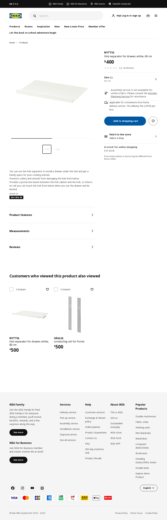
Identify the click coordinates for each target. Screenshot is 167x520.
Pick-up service (68, 417)
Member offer (97, 26)
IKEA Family (58, 3)
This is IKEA (116, 412)
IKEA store (116, 432)
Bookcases (141, 453)
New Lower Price (74, 26)
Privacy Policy (121, 513)
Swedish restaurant (122, 3)
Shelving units (143, 427)
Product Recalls (93, 458)
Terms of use (136, 513)
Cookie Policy (151, 513)
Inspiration (43, 26)
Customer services (95, 412)
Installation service (70, 428)
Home (12, 42)
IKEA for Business (79, 3)
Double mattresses (146, 416)
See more (18, 432)
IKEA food (115, 438)
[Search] (34, 16)
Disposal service (68, 434)
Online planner (92, 427)
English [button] (147, 488)
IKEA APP (115, 443)
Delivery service (68, 412)
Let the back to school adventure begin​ (32, 32)
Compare (21, 289)
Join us (114, 417)
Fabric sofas (142, 421)
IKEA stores (99, 3)
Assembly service (69, 423)
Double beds (142, 467)
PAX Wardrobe (143, 433)
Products (23, 42)
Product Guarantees (96, 432)
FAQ (87, 443)
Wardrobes (141, 438)
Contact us (91, 438)
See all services (68, 440)
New (57, 26)
